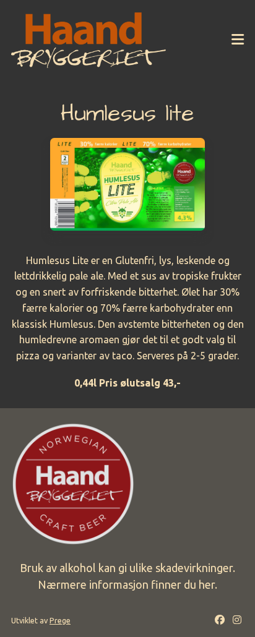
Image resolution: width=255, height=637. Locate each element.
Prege (60, 620)
